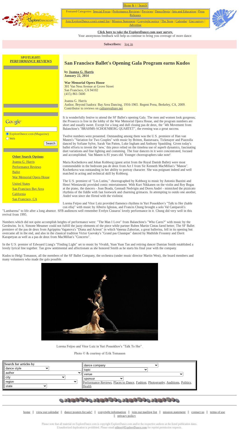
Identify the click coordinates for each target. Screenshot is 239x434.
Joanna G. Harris (23, 162)
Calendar (181, 21)
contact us (197, 412)
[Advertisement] (31, 79)
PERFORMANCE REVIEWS (31, 61)
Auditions (172, 382)
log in (129, 44)
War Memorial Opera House (30, 177)
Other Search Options (27, 156)
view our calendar (47, 412)
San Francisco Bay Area (28, 189)
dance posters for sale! (78, 412)
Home (127, 5)
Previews (147, 11)
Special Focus (101, 11)
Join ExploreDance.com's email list (88, 21)
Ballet (16, 172)
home (26, 412)
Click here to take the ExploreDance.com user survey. (135, 32)
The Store (167, 21)
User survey (196, 21)
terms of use (217, 412)
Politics (186, 382)
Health (87, 386)
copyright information (112, 412)
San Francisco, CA (24, 199)
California (19, 194)
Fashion (141, 382)
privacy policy (126, 415)
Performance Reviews (126, 11)
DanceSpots (162, 11)
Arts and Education (184, 11)
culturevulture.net (111, 108)
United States (21, 184)
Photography (156, 382)
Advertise (135, 25)
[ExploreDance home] (30, 26)
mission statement (174, 412)
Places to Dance (123, 382)
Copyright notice (148, 21)
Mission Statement (123, 21)
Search (143, 5)
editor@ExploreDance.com (131, 427)
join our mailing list (144, 412)
